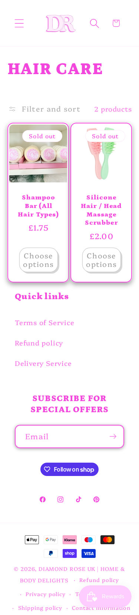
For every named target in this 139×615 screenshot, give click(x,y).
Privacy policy (46, 594)
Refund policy (39, 342)
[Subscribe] (112, 436)
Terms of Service (44, 322)
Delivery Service (43, 363)
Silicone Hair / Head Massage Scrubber (101, 210)
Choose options (38, 259)
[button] (19, 23)
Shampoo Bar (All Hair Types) (38, 206)
